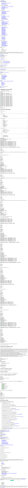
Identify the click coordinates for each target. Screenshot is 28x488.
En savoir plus (2, 187)
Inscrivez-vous (7, 72)
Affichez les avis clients (17, 409)
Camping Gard (3, 8)
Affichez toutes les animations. (8, 428)
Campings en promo (4, 42)
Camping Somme (3, 32)
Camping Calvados (4, 30)
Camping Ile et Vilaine (4, 13)
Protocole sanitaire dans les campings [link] (6, 468)
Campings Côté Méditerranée (5, 45)
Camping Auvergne (4, 29)
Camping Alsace (3, 33)
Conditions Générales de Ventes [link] (5, 471)
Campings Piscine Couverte (5, 43)
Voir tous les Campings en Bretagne (5, 11)
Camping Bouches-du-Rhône (5, 22)
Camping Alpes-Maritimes (4, 23)
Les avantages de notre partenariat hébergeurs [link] (6, 477)
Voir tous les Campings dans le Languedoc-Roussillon (7, 6)
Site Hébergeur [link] (3, 464)
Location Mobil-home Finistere (5, 442)
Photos (2, 82)
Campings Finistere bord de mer (5, 443)
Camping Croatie (3, 38)
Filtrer (1, 80)
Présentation (3, 83)
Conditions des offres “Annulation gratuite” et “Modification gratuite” (9, 473)
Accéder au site (8, 61)
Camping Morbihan (4, 12)
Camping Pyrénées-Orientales (5, 7)
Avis (2, 84)
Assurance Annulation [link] (4, 472)
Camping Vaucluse (4, 24)
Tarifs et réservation (2, 87)
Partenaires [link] (3, 476)
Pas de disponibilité (2, 257)
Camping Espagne (4, 37)
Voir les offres (2, 168)
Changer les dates (2, 236)
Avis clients (2, 377)
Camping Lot (3, 28)
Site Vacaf (3, 463)
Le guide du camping (4, 474)
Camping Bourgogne (4, 34)
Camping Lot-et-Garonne (4, 18)
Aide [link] (2, 466)
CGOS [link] (2, 49)
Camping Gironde (4, 17)
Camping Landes (3, 16)
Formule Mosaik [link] (3, 50)
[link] (3, 482)
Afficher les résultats (3, 138)
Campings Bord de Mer (4, 41)
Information (3, 85)
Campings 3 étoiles (4, 440)
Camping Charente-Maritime (5, 27)
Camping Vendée (3, 3)
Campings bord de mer (4, 441)
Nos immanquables (4, 44)
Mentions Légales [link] (3, 470)
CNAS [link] (2, 48)
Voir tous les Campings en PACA (5, 21)
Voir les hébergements (16, 423)
